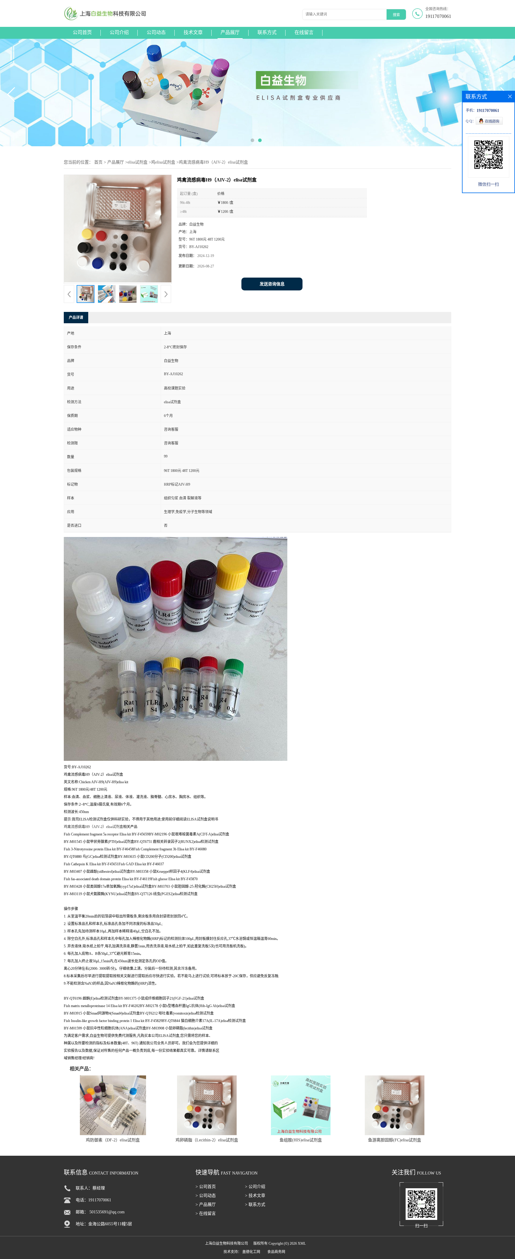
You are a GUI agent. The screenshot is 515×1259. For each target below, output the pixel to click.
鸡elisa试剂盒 (163, 162)
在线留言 (304, 32)
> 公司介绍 (255, 1186)
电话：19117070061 (93, 1200)
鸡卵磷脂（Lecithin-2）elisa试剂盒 (207, 1140)
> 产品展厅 (206, 1204)
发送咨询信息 (272, 284)
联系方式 (267, 32)
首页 (98, 162)
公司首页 (82, 32)
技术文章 (193, 32)
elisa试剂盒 (138, 162)
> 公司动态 (206, 1195)
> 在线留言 (206, 1213)
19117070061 (438, 16)
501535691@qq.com (107, 1212)
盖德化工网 (251, 1252)
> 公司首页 (206, 1186)
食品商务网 (276, 1252)
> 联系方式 (255, 1204)
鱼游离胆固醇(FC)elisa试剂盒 (394, 1140)
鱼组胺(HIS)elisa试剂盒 (301, 1140)
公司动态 (156, 32)
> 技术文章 (255, 1195)
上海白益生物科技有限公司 (226, 1243)
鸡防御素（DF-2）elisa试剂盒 (113, 1140)
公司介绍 (119, 32)
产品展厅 (230, 32)
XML (302, 1243)
